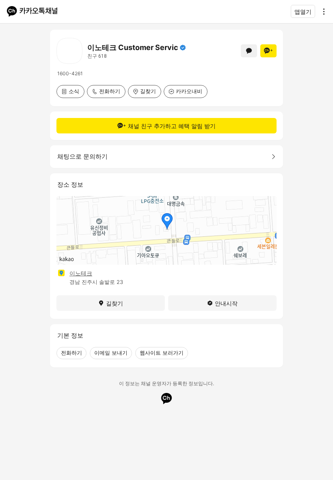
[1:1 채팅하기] (249, 50)
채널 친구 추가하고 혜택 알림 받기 (172, 125)
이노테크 (80, 273)
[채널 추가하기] (268, 50)
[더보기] (322, 11)
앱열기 (302, 11)
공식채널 (182, 47)
